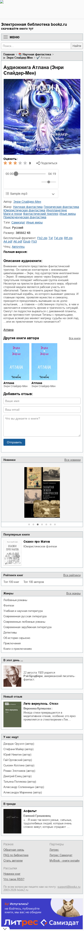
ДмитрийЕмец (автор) (17, 776)
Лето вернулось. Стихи (40, 703)
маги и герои (12, 213)
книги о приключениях (17, 648)
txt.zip (58, 238)
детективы (10, 632)
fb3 (34, 241)
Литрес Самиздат (61, 855)
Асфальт (30, 811)
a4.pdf (7, 241)
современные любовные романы (24, 621)
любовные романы (15, 600)
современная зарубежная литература (27, 627)
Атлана (8, 329)
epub (26, 241)
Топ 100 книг (11, 582)
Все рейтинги (72, 575)
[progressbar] (30, 174)
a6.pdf (17, 241)
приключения (12, 643)
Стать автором (13, 860)
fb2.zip (42, 238)
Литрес (54, 849)
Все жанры (73, 593)
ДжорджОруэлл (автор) (18, 743)
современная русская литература (25, 616)
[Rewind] (10, 182)
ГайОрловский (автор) (17, 760)
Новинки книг (11, 873)
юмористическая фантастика (24, 210)
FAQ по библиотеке (15, 855)
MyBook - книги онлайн (64, 860)
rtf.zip (68, 238)
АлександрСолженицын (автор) (23, 787)
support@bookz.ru (69, 886)
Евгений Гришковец (37, 815)
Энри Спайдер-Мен (19, 57)
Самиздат (18, 222)
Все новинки (72, 459)
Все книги (75, 338)
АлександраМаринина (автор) (22, 792)
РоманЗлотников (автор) (19, 770)
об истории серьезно (16, 638)
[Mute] (37, 182)
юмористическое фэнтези (40, 546)
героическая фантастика (61, 207)
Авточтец (18, 246)
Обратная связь (13, 849)
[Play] (19, 182)
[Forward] (29, 182)
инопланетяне (56, 210)
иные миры (67, 213)
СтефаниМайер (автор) (18, 749)
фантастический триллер (40, 213)
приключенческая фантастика (24, 217)
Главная (9, 54)
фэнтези (8, 605)
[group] (30, 178)
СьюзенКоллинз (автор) (18, 765)
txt (50, 238)
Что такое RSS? (13, 879)
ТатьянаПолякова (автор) (19, 781)
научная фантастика (37, 54)
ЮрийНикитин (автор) (17, 754)
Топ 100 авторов (33, 582)
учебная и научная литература (22, 611)
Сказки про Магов (36, 541)
